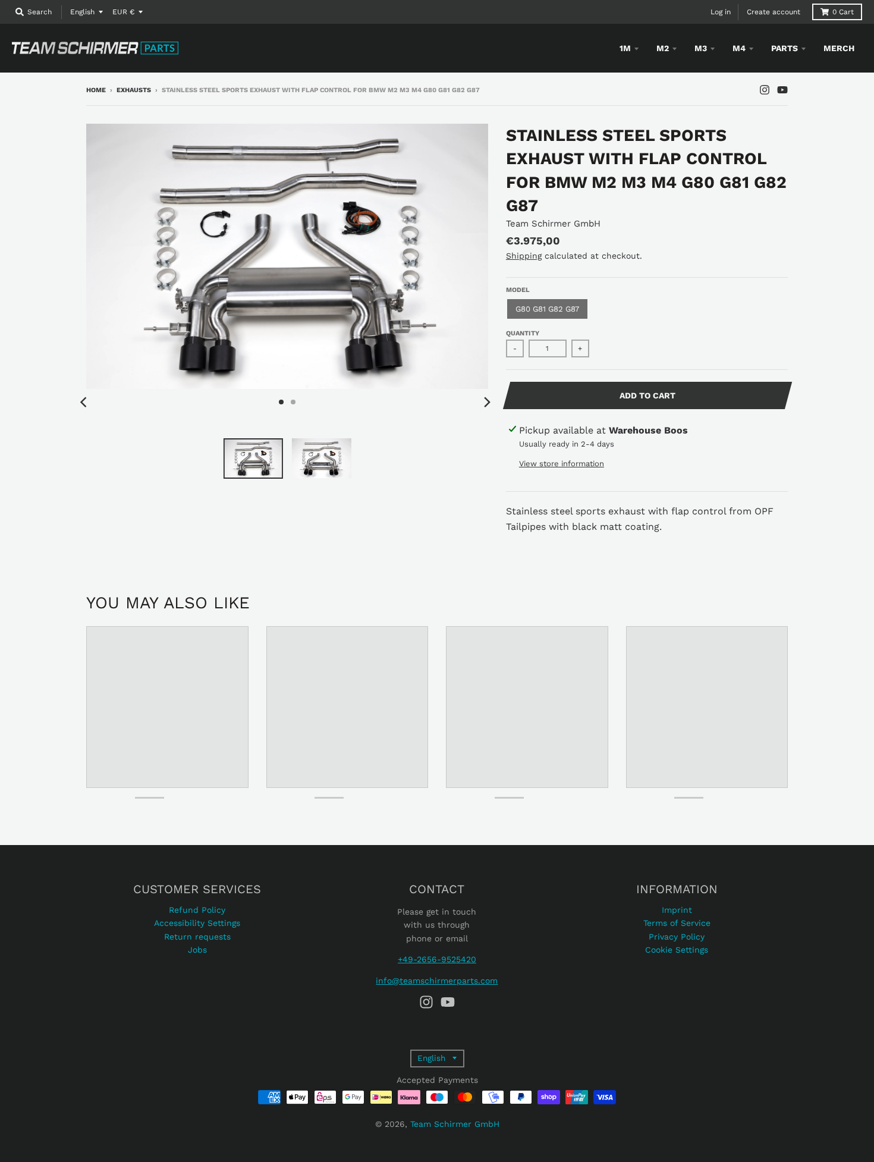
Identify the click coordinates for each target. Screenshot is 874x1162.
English (82, 12)
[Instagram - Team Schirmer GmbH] (764, 89)
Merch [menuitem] (838, 48)
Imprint (677, 910)
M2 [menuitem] (662, 48)
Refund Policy (197, 910)
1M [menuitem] (625, 48)
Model (518, 290)
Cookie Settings (676, 949)
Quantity (522, 333)
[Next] (487, 402)
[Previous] (85, 402)
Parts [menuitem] (784, 48)
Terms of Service (676, 923)
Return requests (197, 936)
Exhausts (134, 90)
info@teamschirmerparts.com (437, 980)
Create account (773, 12)
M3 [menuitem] (700, 48)
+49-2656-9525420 (437, 959)
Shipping (524, 255)
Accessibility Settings (197, 923)
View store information (561, 463)
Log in (720, 12)
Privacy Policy (677, 936)
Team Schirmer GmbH (553, 223)
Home (96, 90)
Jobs (197, 949)
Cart (843, 12)
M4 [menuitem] (739, 48)
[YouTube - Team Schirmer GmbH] (782, 89)
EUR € (123, 12)
